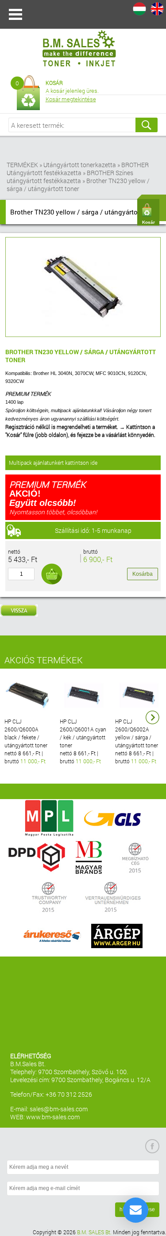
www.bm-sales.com (53, 1117)
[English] (157, 8)
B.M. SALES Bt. (94, 1232)
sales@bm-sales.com (59, 1109)
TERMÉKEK (22, 165)
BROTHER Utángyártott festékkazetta (78, 169)
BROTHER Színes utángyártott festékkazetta (70, 176)
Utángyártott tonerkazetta (79, 165)
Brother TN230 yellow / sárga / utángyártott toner (78, 184)
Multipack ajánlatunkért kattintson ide (53, 462)
